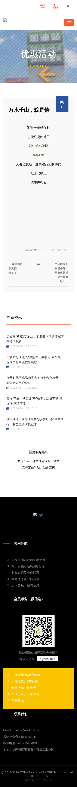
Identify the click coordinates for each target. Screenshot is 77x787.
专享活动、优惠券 (23, 687)
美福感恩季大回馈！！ (16, 268)
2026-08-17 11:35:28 (24, 387)
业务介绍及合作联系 (25, 572)
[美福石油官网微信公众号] (68, 6)
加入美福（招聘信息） (27, 585)
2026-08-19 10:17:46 (24, 367)
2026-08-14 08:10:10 (24, 408)
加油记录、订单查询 (25, 694)
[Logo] (38, 514)
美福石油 (31, 250)
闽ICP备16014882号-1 (38, 780)
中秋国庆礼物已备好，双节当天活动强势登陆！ (61, 272)
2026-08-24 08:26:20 (24, 346)
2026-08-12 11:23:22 (24, 429)
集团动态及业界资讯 (25, 579)
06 (62, 104)
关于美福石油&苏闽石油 (27, 566)
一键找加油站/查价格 (25, 675)
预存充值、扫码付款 (25, 681)
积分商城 (17, 700)
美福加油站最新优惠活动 (28, 560)
